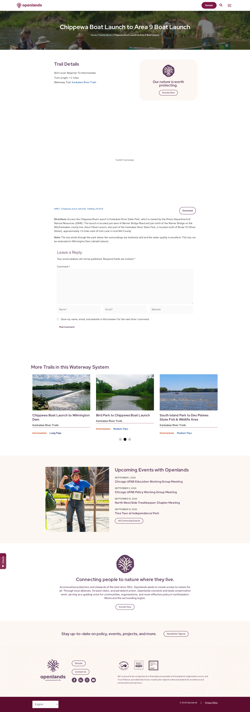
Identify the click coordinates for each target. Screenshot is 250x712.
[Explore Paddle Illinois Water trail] (61, 392)
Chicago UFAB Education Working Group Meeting (149, 481)
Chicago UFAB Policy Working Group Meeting (146, 492)
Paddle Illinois (105, 35)
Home (94, 35)
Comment (63, 266)
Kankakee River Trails (84, 82)
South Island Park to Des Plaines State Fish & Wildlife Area (184, 417)
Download (187, 210)
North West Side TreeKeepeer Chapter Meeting (147, 503)
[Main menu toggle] (230, 5)
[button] (209, 5)
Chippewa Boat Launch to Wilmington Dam (61, 417)
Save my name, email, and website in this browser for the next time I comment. (105, 319)
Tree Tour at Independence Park (137, 513)
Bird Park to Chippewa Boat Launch (123, 415)
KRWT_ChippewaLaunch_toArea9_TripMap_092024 (78, 208)
